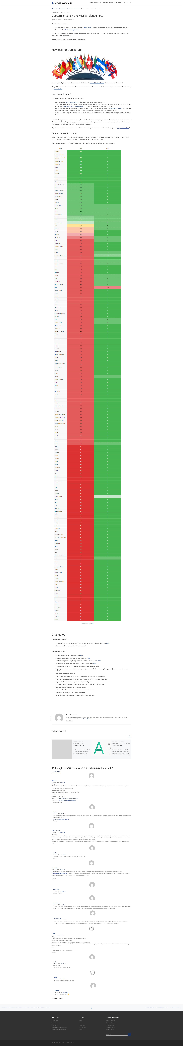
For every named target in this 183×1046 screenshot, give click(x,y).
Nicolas (55, 812)
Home (53, 8)
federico (54, 780)
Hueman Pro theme (110, 1025)
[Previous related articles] (125, 735)
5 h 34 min (63, 904)
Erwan (53, 933)
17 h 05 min (62, 869)
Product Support (56, 1023)
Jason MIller (55, 868)
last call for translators (97, 83)
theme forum (87, 27)
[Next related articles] (129, 735)
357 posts (69, 720)
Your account (55, 1020)
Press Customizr (57, 19)
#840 (107, 643)
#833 (94, 663)
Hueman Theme (110, 1029)
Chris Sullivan (56, 903)
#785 (81, 655)
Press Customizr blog (61, 8)
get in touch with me (72, 102)
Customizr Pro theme (111, 1023)
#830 (99, 661)
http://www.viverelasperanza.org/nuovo (68, 798)
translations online (115, 108)
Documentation (55, 1025)
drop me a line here (123, 128)
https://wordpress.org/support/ (61, 819)
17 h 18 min (63, 891)
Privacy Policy (82, 1025)
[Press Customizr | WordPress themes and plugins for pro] (62, 2)
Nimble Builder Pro (110, 1020)
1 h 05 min (62, 935)
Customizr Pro (58, 89)
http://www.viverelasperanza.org (67, 800)
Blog (80, 1023)
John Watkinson (56, 830)
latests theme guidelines (71, 30)
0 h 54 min (64, 978)
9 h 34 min (65, 992)
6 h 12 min (64, 920)
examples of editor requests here (73, 106)
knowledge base (87, 719)
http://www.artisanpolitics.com (59, 873)
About (80, 1020)
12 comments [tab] (56, 771)
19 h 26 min (63, 963)
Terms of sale (82, 1027)
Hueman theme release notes (59, 1029)
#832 (88, 658)
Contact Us (81, 1029)
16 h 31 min (62, 782)
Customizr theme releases (73, 8)
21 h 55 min (62, 832)
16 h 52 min (63, 813)
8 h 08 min (63, 854)
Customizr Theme (110, 1027)
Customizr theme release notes (59, 1027)
